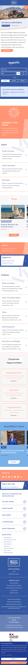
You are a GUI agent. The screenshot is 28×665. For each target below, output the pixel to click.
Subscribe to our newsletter (9, 487)
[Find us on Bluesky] (3, 477)
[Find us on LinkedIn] (18, 477)
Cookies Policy (20, 651)
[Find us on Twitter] (12, 477)
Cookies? (13, 659)
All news (14, 235)
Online (14, 80)
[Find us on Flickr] (21, 477)
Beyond (22, 80)
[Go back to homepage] (14, 2)
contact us (13, 92)
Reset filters (6, 92)
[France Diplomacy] (14, 637)
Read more (6, 50)
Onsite (5, 80)
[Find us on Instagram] (6, 477)
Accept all (13, 662)
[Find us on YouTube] (15, 477)
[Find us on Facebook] (9, 477)
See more (13, 462)
